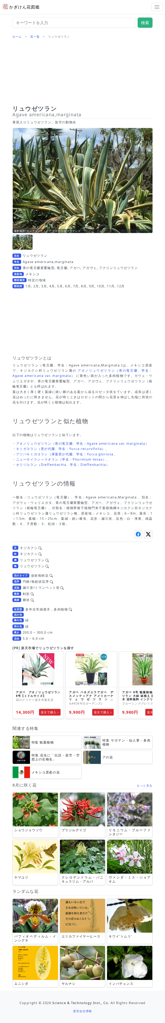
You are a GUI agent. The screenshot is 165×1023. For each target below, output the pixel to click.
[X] (148, 534)
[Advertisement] (82, 73)
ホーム (17, 36)
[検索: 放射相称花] (51, 575)
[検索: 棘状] (32, 599)
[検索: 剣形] (32, 593)
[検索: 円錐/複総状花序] (51, 581)
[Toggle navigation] (157, 7)
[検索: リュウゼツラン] (47, 560)
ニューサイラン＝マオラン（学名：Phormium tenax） (61, 459)
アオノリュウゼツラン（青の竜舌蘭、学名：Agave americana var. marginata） (82, 443)
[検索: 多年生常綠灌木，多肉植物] (70, 609)
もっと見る (145, 785)
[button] (22, 242)
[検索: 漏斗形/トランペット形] (62, 587)
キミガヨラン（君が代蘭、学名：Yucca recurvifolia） (60, 449)
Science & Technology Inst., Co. (80, 1003)
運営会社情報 (82, 1011)
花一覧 (35, 36)
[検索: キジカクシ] (40, 547)
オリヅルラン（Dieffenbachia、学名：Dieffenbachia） (63, 464)
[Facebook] (138, 534)
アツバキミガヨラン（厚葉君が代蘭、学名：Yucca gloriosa (64, 454)
